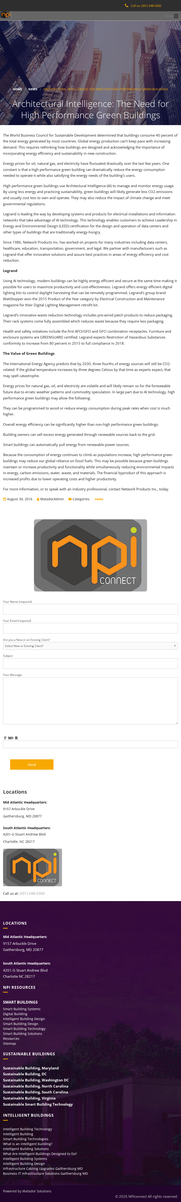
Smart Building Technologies (25, 1139)
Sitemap (9, 1043)
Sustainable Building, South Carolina (35, 1092)
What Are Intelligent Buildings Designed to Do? (40, 1153)
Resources (11, 1038)
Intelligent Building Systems (25, 1158)
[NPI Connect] (90, 14)
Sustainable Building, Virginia (29, 1098)
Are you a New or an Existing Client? (26, 640)
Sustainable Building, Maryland (31, 1068)
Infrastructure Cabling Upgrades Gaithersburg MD (43, 1168)
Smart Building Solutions (22, 1033)
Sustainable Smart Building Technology (38, 1104)
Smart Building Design (20, 1023)
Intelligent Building (18, 1134)
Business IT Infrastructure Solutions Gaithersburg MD (45, 1173)
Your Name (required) (17, 602)
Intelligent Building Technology (27, 1129)
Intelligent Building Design (24, 1019)
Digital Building (15, 1014)
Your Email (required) (17, 621)
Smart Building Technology (24, 1028)
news (32, 89)
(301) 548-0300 (32, 893)
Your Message (12, 675)
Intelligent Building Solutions (26, 1149)
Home (17, 89)
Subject (8, 656)
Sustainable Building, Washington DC (36, 1080)
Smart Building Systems (22, 1009)
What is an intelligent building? (27, 1144)
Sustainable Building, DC (25, 1074)
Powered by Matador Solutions (27, 1191)
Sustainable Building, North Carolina (35, 1086)
